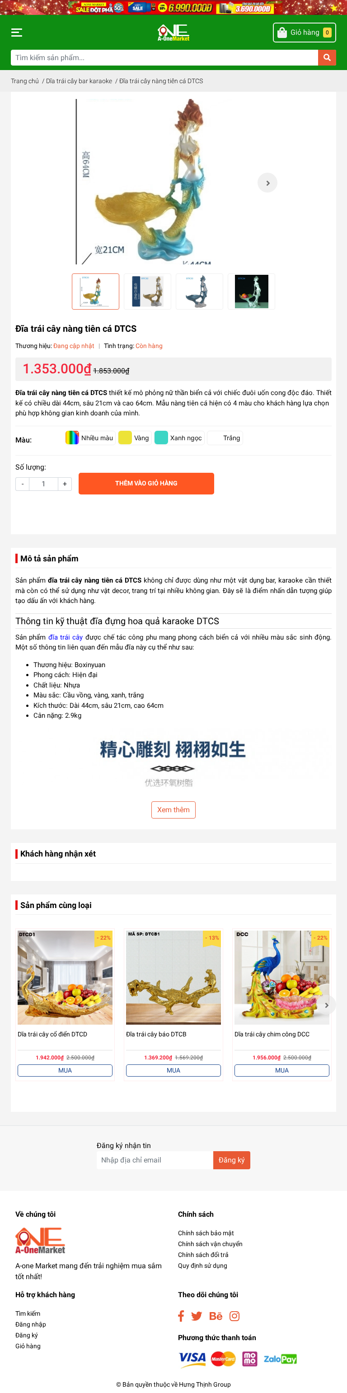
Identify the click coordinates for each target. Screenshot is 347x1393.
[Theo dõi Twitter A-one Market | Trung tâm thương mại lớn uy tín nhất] (196, 1316)
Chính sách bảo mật (206, 1233)
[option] (173, 182)
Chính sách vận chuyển (210, 1243)
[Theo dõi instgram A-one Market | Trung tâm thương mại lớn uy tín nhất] (234, 1316)
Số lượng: (30, 467)
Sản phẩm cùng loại (56, 905)
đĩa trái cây (65, 637)
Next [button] (267, 183)
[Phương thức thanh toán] (238, 1359)
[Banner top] (173, 7)
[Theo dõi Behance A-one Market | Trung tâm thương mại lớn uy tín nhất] (216, 1316)
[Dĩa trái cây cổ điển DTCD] (65, 978)
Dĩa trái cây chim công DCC (271, 1034)
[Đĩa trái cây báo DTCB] (173, 978)
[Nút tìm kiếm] (327, 58)
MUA (65, 1070)
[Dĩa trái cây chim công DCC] (281, 978)
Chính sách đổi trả (203, 1254)
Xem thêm (173, 809)
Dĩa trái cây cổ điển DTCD (52, 1034)
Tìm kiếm (27, 1313)
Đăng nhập (30, 1324)
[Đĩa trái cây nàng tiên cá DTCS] (173, 182)
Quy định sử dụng (202, 1265)
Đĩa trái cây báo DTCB (156, 1034)
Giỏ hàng (28, 1346)
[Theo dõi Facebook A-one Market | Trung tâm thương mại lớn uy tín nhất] (181, 1316)
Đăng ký (232, 1160)
